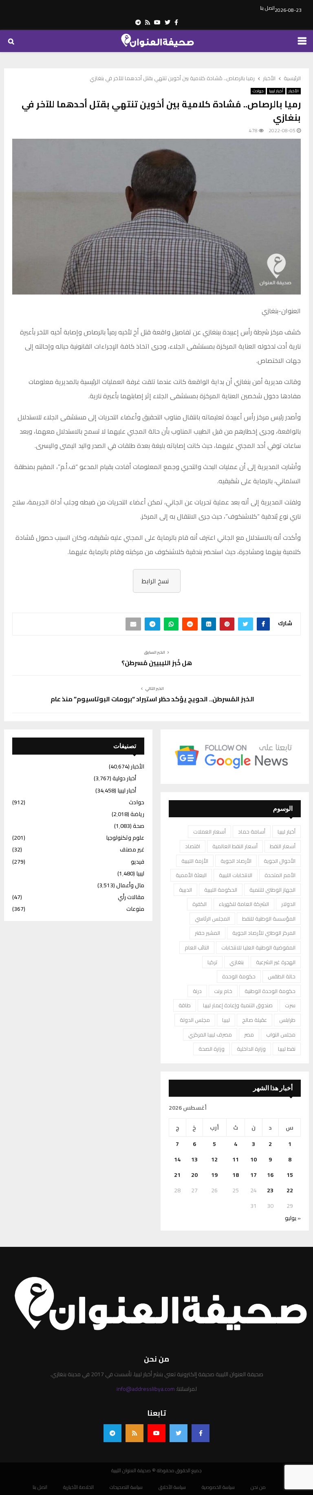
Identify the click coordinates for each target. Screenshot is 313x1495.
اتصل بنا (267, 8)
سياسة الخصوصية (218, 1487)
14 (177, 1159)
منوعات (135, 909)
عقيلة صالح (254, 1020)
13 (194, 1159)
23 (270, 1190)
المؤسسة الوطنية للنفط (268, 918)
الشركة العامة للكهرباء (244, 904)
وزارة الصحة (211, 1049)
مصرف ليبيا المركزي (210, 1034)
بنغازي (236, 962)
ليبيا (226, 1020)
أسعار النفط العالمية (235, 846)
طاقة (185, 1005)
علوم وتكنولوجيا (125, 837)
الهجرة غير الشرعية (275, 962)
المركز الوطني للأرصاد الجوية (263, 933)
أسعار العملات (209, 831)
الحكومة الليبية (220, 890)
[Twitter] (178, 1433)
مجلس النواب (280, 1034)
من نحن (258, 1487)
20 (194, 1175)
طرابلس (287, 1020)
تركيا (212, 962)
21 (177, 1175)
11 (235, 1159)
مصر (249, 1034)
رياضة (137, 814)
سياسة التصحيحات (126, 1487)
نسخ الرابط (155, 581)
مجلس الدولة (195, 1020)
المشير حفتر (207, 933)
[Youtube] (156, 1433)
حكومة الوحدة (239, 976)
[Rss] (134, 1433)
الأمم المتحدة (280, 875)
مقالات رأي (131, 897)
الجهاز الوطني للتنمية (272, 890)
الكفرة (199, 904)
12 (214, 1159)
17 (253, 1175)
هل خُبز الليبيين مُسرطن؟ (156, 663)
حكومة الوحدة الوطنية (270, 991)
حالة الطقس (281, 976)
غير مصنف (132, 849)
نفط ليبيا (286, 1049)
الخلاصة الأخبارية (78, 1487)
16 (270, 1175)
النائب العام (197, 947)
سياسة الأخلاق (172, 1487)
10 (253, 1159)
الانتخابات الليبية (235, 875)
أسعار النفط (282, 846)
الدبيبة (185, 890)
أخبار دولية (124, 778)
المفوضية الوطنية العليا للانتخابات (258, 947)
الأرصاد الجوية (235, 861)
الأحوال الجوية (279, 861)
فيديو (137, 861)
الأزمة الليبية (194, 861)
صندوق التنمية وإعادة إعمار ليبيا (238, 1005)
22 (290, 1190)
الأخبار (294, 91)
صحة (138, 826)
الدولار (288, 904)
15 (290, 1175)
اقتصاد (192, 846)
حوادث (258, 91)
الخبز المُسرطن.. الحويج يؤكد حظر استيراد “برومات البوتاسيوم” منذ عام (152, 699)
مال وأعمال (130, 885)
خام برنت (223, 991)
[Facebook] (200, 1433)
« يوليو (293, 1218)
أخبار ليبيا (276, 91)
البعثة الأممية (191, 875)
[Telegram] (112, 1433)
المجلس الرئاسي (212, 918)
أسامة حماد (251, 831)
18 (235, 1175)
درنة (197, 991)
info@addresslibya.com (146, 1389)
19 (214, 1175)
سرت (290, 1005)
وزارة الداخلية (251, 1049)
